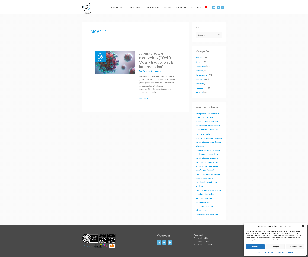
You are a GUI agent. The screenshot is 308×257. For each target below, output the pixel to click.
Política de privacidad (277, 252)
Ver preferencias (295, 247)
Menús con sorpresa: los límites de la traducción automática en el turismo (209, 142)
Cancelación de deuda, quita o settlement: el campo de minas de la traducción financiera (208, 154)
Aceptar (255, 247)
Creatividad (201, 66)
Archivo (199, 57)
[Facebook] (213, 7)
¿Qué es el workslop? (204, 134)
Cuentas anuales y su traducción (209, 214)
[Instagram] (222, 7)
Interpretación (202, 75)
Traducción (200, 88)
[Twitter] (218, 7)
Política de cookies (264, 252)
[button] (303, 226)
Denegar (275, 247)
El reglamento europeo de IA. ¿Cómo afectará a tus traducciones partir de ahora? (208, 117)
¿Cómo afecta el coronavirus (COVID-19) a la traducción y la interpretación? (156, 60)
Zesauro (199, 92)
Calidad (199, 62)
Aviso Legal (289, 252)
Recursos (200, 83)
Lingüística (200, 79)
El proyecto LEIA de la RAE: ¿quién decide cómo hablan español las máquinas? (207, 166)
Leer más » (143, 98)
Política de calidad (201, 238)
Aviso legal (198, 235)
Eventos (199, 70)
